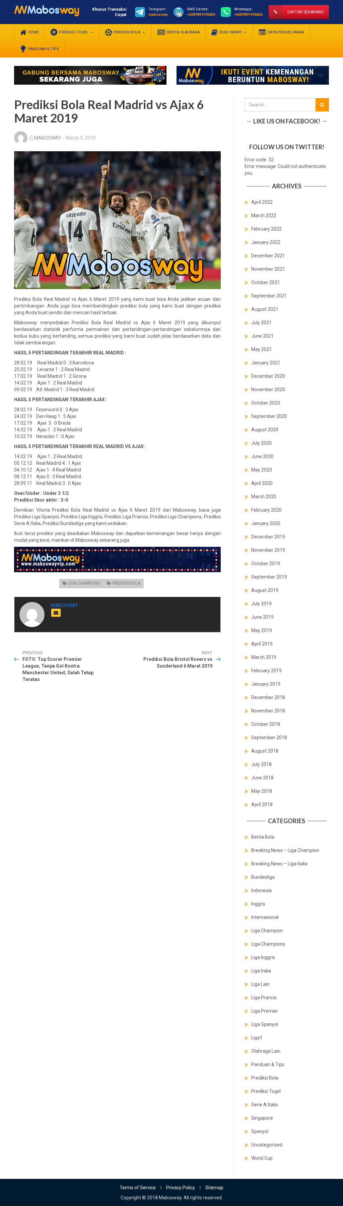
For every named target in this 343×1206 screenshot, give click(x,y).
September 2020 (269, 416)
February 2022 (266, 229)
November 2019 (268, 550)
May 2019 (261, 630)
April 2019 (262, 644)
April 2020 (262, 483)
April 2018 (262, 804)
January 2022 (265, 242)
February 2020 (266, 510)
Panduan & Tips (267, 1064)
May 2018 (261, 791)
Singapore (262, 1118)
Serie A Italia (264, 1104)
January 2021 (265, 362)
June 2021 (262, 336)
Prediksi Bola (126, 583)
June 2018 (262, 777)
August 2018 (264, 751)
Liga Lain (260, 984)
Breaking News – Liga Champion (285, 850)
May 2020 (261, 469)
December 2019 (268, 536)
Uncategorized (266, 1144)
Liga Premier (264, 1011)
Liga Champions (84, 583)
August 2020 (264, 429)
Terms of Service (138, 1187)
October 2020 (265, 403)
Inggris (258, 904)
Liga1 (257, 1037)
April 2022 (262, 202)
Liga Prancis (264, 997)
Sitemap (214, 1187)
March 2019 (263, 657)
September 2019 (269, 577)
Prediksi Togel (266, 1091)
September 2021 (269, 295)
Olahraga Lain (265, 1051)
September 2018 (269, 737)
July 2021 (261, 322)
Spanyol (259, 1131)
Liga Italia (261, 970)
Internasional (265, 917)
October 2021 (265, 282)
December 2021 (268, 255)
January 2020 (265, 523)
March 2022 (263, 215)
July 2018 (261, 764)
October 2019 (265, 563)
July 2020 (261, 443)
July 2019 (261, 603)
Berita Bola (262, 837)
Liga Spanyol (264, 1024)
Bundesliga (263, 877)
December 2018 (268, 697)
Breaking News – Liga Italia (279, 863)
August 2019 (264, 590)
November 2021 (268, 269)
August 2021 (264, 309)
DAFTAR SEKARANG (305, 12)
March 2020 (263, 496)
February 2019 (266, 670)
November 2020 (268, 389)
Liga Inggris (263, 957)
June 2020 (262, 456)
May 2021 (261, 349)
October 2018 (265, 724)
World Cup (262, 1158)
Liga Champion (267, 930)
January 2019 (265, 684)
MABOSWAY (47, 138)
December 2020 (268, 376)
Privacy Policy (180, 1187)
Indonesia (261, 890)
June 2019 (262, 617)
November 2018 (268, 710)
